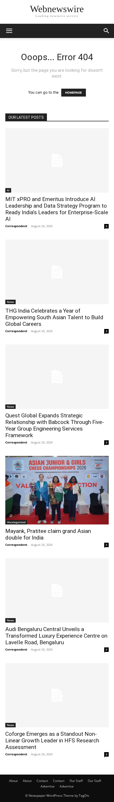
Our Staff (76, 781)
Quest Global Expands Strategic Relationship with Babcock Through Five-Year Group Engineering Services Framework (54, 425)
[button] (9, 31)
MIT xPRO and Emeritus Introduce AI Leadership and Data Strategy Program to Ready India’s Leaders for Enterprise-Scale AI (56, 209)
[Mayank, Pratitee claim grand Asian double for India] (57, 490)
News (10, 302)
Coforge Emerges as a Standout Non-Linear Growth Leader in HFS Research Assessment (52, 740)
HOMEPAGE (73, 92)
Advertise (48, 786)
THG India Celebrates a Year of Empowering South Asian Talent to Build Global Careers (54, 317)
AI (8, 190)
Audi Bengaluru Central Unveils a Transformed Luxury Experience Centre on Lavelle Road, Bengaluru (56, 636)
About (13, 781)
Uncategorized (16, 522)
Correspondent (16, 226)
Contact (42, 781)
